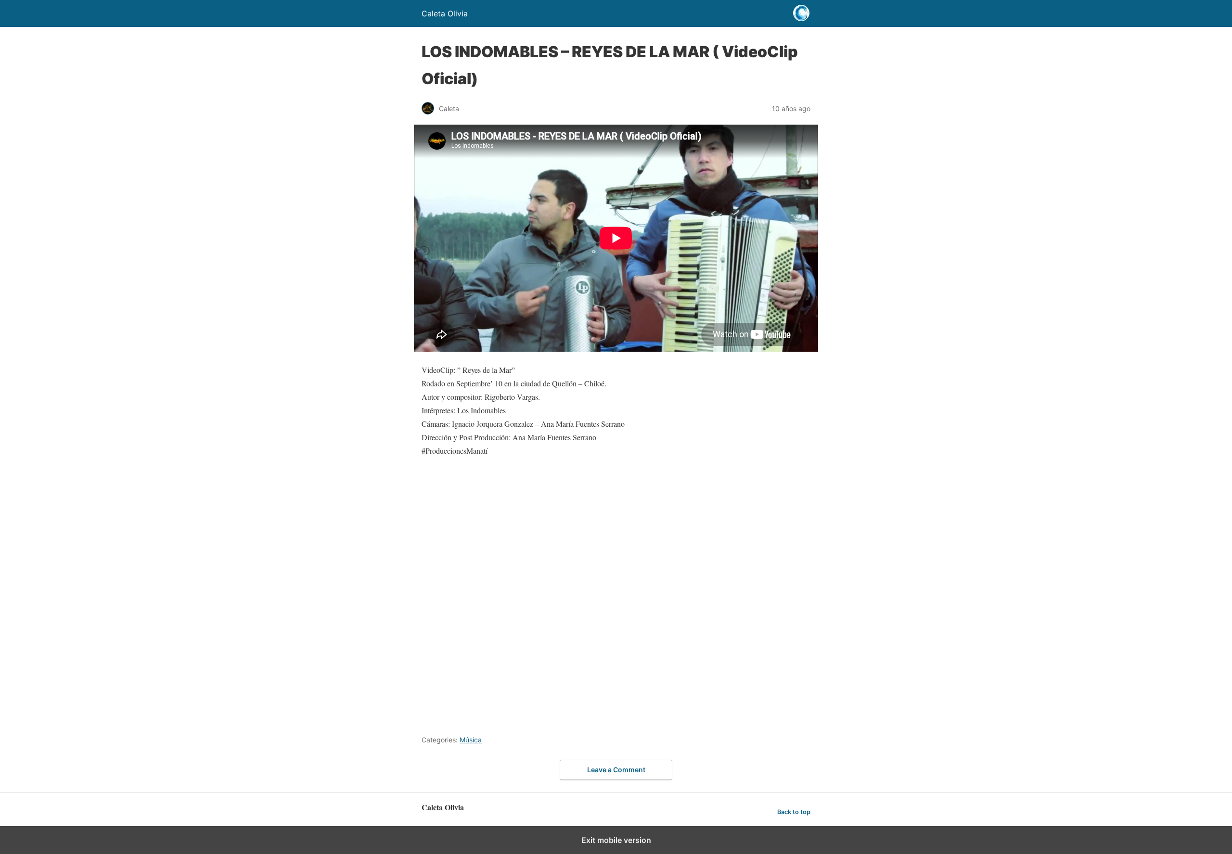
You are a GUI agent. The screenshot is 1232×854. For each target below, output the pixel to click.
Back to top (793, 812)
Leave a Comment (616, 769)
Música (471, 740)
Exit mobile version (616, 840)
